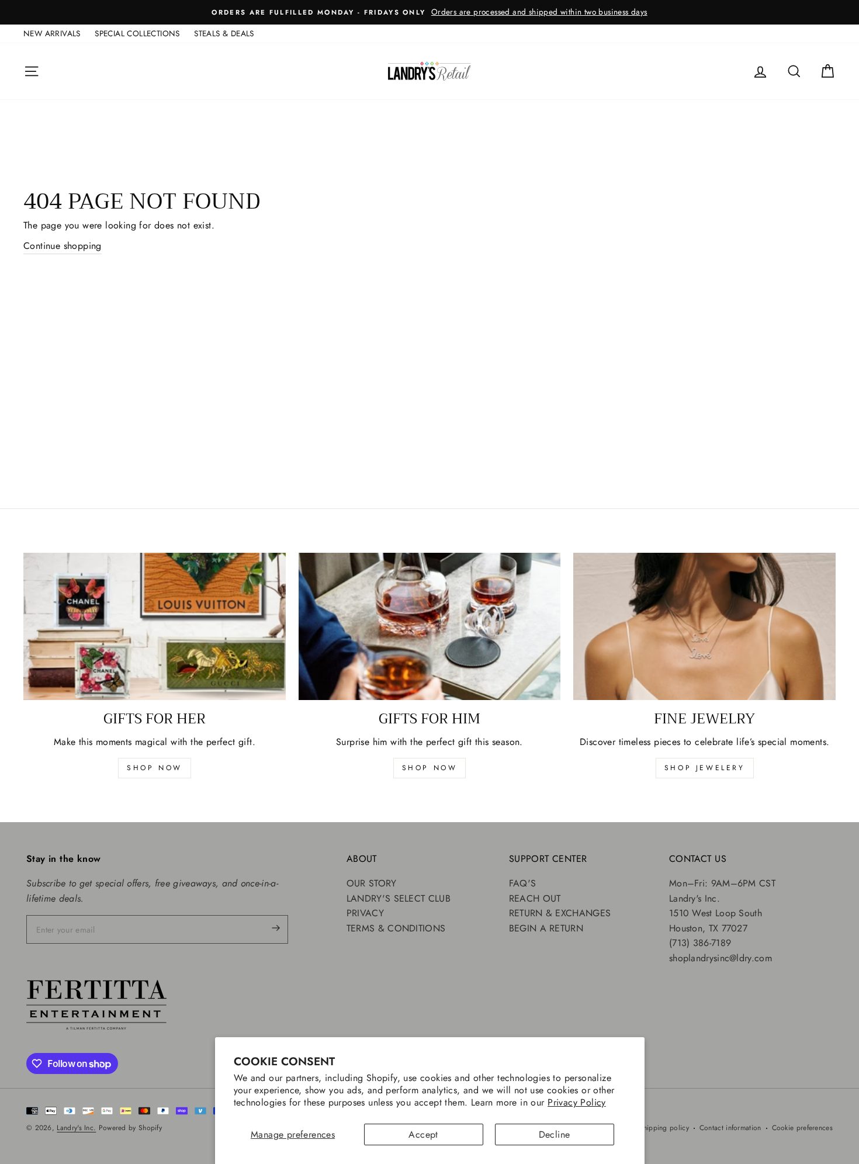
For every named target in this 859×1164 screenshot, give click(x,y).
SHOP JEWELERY (704, 768)
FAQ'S (522, 883)
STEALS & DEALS (224, 33)
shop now (154, 768)
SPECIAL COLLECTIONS (137, 33)
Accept (423, 1134)
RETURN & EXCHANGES (560, 913)
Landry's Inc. (76, 1128)
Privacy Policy (577, 1102)
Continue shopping (62, 245)
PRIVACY (365, 913)
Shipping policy (664, 1128)
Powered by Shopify (130, 1128)
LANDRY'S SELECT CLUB (399, 898)
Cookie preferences (802, 1128)
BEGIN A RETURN (546, 928)
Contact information (730, 1128)
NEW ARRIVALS (52, 33)
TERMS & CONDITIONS (396, 928)
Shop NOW (430, 768)
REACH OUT (535, 898)
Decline (554, 1134)
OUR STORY (372, 883)
